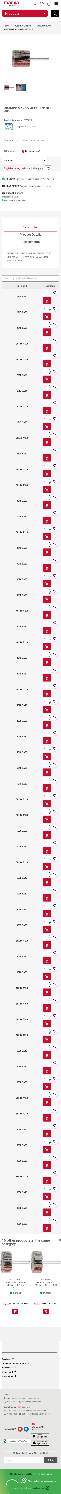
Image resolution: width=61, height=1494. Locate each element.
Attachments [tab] (30, 242)
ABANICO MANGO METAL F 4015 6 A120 (15, 1285)
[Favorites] (42, 4)
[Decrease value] (49, 295)
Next (57, 56)
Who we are (7, 1368)
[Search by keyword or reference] (55, 13)
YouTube (20, 1429)
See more (26, 1407)
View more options (34, 140)
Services (6, 1359)
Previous (3, 56)
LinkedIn (26, 1429)
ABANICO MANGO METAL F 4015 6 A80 (46, 1283)
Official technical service (14, 1363)
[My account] (35, 4)
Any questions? (32, 151)
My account (7, 1372)
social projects (38, 1488)
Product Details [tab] (30, 234)
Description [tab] (30, 227)
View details (11, 140)
